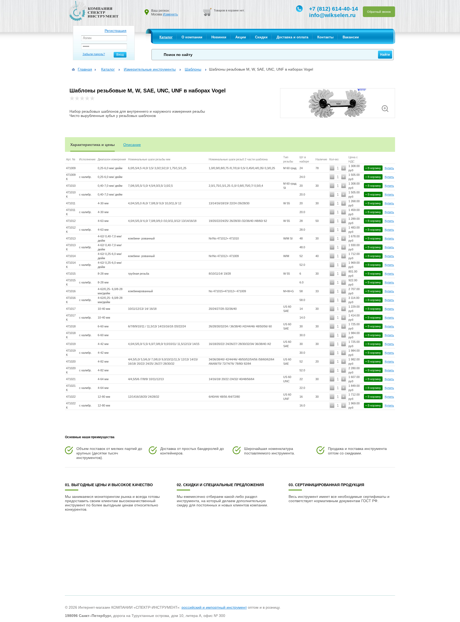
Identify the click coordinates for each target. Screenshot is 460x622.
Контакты (325, 37)
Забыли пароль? (94, 54)
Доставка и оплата (292, 37)
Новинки (218, 37)
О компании (192, 37)
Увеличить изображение (385, 108)
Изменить (170, 14)
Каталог (165, 37)
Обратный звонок (379, 11)
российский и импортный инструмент (214, 607)
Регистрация (115, 31)
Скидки (261, 37)
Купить (389, 168)
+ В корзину (373, 168)
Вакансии (351, 37)
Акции (240, 37)
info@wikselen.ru (332, 15)
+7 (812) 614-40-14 (333, 9)
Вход (120, 54)
